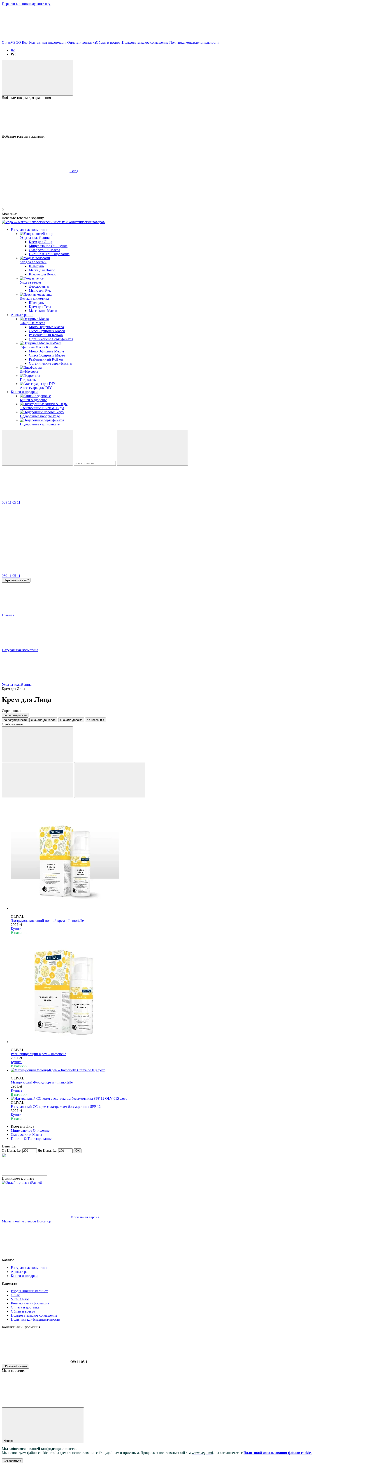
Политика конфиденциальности (193, 42)
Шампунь (36, 266)
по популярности (15, 715)
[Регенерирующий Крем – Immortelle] (199, 989)
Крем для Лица (40, 242)
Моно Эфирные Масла (46, 327)
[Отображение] (37, 744)
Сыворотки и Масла (44, 250)
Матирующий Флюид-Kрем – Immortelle (42, 1082)
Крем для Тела (40, 307)
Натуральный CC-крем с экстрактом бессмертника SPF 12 (56, 1106)
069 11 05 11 (11, 502)
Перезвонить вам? (16, 580)
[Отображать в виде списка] (109, 780)
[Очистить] (152, 448)
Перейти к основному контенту (26, 4)
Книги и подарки (24, 392)
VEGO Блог (20, 42)
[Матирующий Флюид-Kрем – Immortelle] (199, 1070)
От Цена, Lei (11, 1150)
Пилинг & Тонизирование (49, 254)
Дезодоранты (39, 286)
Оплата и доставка (81, 42)
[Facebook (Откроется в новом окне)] (36, 38)
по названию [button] (95, 720)
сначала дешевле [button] (43, 720)
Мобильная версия (84, 1217)
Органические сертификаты (50, 363)
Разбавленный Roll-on (46, 335)
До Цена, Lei (47, 1150)
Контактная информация (48, 42)
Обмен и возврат (109, 42)
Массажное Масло (43, 311)
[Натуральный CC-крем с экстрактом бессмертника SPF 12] (199, 1099)
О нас (6, 42)
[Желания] (195, 117)
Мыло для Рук (40, 290)
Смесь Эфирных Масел (47, 331)
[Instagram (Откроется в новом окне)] (103, 38)
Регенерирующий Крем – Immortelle (38, 1054)
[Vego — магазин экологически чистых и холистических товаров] (24, 1174)
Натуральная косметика (29, 230)
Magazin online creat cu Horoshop (26, 1221)
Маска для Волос (42, 270)
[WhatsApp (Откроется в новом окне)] (239, 38)
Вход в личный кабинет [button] (29, 1291)
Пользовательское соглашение (145, 42)
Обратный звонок (15, 1366)
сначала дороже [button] (71, 720)
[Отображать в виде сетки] (37, 780)
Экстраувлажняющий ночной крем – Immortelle (47, 920)
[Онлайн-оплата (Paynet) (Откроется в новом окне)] (22, 1182)
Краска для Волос (42, 274)
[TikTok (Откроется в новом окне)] (171, 38)
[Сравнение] (37, 78)
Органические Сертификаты (51, 339)
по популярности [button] (15, 720)
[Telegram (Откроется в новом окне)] (306, 38)
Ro (13, 50)
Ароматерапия (22, 315)
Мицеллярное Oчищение (48, 246)
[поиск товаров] (37, 448)
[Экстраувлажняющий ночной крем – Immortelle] (199, 856)
